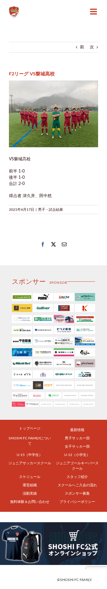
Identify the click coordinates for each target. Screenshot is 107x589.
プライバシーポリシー (77, 502)
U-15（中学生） (30, 455)
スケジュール (29, 477)
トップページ (29, 428)
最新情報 (77, 430)
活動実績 (30, 493)
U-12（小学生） (77, 455)
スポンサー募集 (77, 493)
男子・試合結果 (50, 209)
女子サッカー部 (77, 446)
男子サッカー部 (77, 438)
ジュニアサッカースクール (29, 463)
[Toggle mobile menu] (94, 11)
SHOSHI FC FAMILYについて (30, 440)
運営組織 (30, 485)
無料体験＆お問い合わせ (29, 502)
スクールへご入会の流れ (77, 485)
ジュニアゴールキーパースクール (77, 465)
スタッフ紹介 (77, 477)
